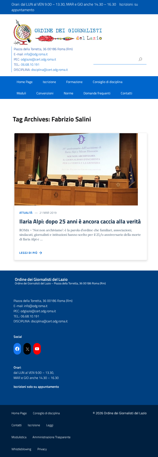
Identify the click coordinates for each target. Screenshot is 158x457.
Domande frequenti (97, 93)
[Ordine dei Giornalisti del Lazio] (58, 32)
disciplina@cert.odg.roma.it (49, 69)
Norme (68, 93)
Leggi (49, 425)
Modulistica (19, 437)
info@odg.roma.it (36, 54)
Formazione (74, 81)
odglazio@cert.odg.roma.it (38, 59)
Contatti (126, 93)
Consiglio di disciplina (107, 81)
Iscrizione (49, 81)
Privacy (42, 449)
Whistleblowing (21, 449)
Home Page (25, 81)
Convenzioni (44, 93)
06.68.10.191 (30, 64)
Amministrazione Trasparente (52, 437)
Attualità (25, 212)
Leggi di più (29, 252)
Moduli (21, 93)
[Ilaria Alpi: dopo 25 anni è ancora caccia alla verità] (76, 169)
